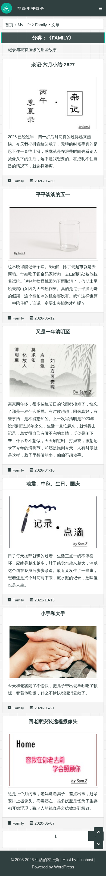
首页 (9, 24)
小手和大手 (53, 613)
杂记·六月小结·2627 (53, 64)
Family (41, 24)
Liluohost (85, 859)
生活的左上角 (47, 859)
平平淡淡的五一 (53, 194)
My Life (24, 24)
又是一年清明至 (53, 331)
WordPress (64, 867)
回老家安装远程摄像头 (53, 721)
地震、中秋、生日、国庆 (53, 483)
